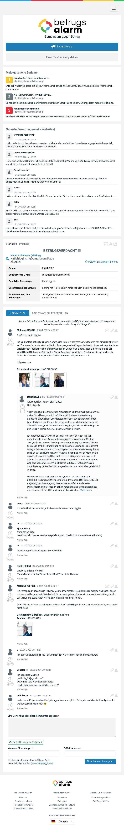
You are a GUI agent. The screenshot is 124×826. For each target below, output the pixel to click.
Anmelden (62, 797)
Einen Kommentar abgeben (100, 761)
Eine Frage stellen (101, 801)
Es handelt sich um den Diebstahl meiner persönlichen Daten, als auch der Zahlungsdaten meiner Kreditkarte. (60, 103)
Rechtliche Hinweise (23, 805)
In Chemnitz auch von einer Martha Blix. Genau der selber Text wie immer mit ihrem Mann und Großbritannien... (61, 196)
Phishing (24, 243)
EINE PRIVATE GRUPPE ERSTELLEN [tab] (50, 313)
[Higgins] (24, 380)
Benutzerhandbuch (23, 801)
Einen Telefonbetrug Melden (62, 57)
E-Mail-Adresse (72, 748)
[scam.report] (110, 243)
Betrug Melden (65, 46)
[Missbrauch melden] (116, 330)
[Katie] (59, 380)
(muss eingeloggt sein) (42, 763)
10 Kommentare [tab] (18, 313)
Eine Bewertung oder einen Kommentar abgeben (33, 716)
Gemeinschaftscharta (62, 808)
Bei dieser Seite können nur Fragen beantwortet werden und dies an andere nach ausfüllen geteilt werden (58, 116)
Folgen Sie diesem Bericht (103, 261)
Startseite (11, 243)
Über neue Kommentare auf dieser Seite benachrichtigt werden (30, 762)
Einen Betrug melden (100, 797)
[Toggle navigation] (113, 8)
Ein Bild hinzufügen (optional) (26, 742)
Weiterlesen (86, 490)
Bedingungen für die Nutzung (62, 805)
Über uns (23, 797)
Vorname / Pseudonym (20, 748)
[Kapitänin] (42, 380)
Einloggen (62, 801)
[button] (116, 244)
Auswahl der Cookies (23, 808)
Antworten (22, 497)
